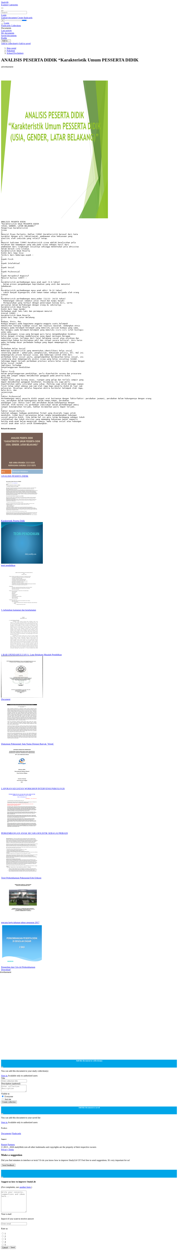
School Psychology (15, 53)
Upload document (9, 17)
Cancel (5, 1247)
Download (5, 969)
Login (3, 15)
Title (3, 1078)
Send (13, 1247)
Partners (11, 1144)
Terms (11, 1149)
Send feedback (8, 1165)
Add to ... (6, 41)
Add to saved (25, 43)
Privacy (4, 1149)
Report (4, 1144)
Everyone (9, 1096)
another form (25, 1187)
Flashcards (6, 25)
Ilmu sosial (11, 48)
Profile (4, 38)
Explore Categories (9, 5)
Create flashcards (24, 17)
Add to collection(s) (10, 43)
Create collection (9, 1102)
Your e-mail (6, 1214)
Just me (8, 1099)
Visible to (5, 1094)
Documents (6, 1133)
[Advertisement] (84, 74)
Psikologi (11, 50)
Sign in (4, 1075)
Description (10, 1083)
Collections (16, 25)
